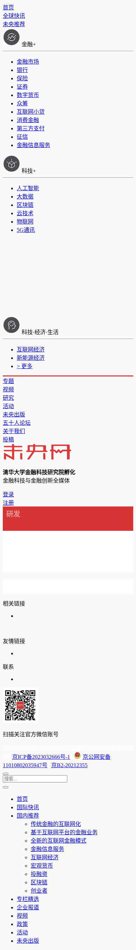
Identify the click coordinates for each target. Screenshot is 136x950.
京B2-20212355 (69, 765)
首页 (8, 7)
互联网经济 (31, 349)
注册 (8, 503)
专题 (8, 381)
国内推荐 (28, 816)
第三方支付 (31, 128)
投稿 (8, 439)
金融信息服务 (33, 145)
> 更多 (24, 366)
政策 (22, 924)
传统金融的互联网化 (56, 824)
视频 (8, 389)
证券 (22, 87)
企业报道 (28, 907)
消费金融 (28, 120)
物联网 (25, 222)
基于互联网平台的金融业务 (64, 832)
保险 (22, 78)
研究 (8, 398)
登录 (8, 494)
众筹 (22, 103)
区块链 (25, 205)
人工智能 (28, 188)
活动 (8, 406)
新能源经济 (31, 358)
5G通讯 (26, 230)
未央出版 (14, 414)
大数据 (25, 197)
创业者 (39, 891)
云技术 (25, 213)
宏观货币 (42, 866)
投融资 (39, 874)
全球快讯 (14, 16)
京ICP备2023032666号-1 (41, 757)
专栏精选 (28, 899)
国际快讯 (28, 807)
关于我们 (14, 431)
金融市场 (28, 62)
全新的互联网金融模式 (58, 841)
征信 (22, 137)
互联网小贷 (31, 112)
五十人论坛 (17, 423)
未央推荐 (14, 24)
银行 (22, 70)
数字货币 (28, 95)
